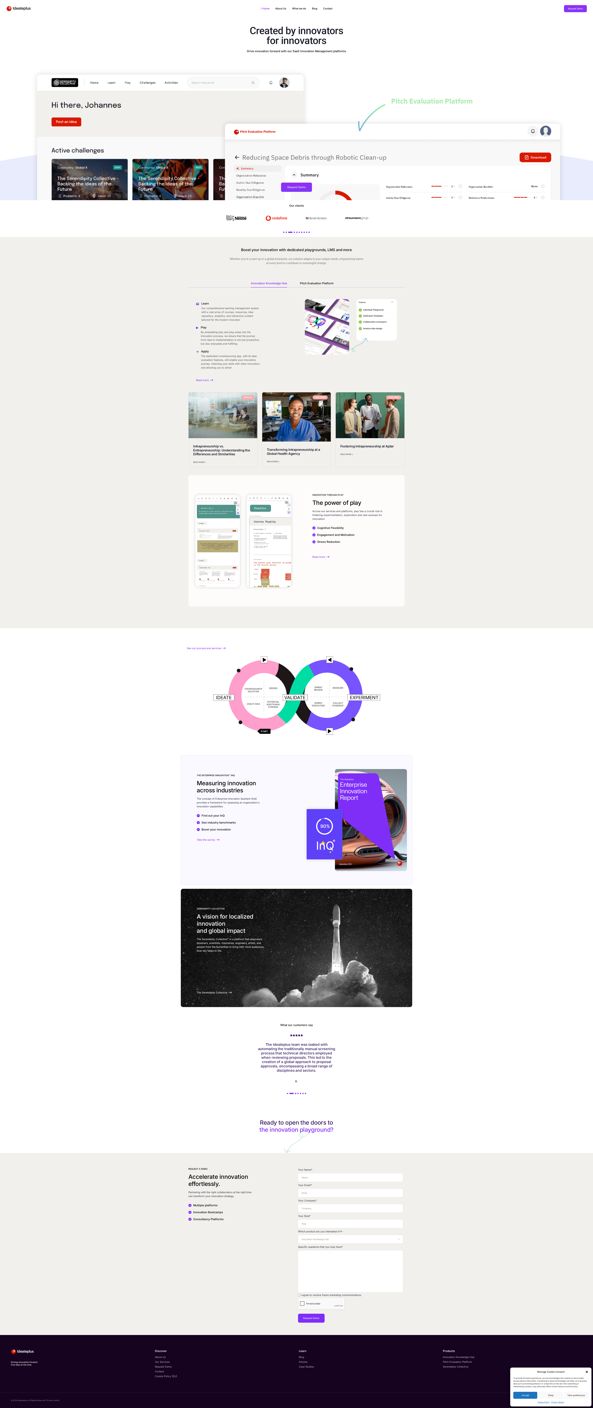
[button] (586, 1371)
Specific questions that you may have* (320, 1246)
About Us (160, 1357)
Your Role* (304, 1216)
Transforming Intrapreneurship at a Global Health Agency (293, 452)
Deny (551, 1395)
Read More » (199, 462)
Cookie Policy (544, 1402)
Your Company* (307, 1200)
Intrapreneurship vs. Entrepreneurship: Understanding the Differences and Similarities (221, 450)
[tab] (273, 284)
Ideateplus (22, 1400)
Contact (159, 1371)
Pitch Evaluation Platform (317, 283)
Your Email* (305, 1185)
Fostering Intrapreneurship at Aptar (367, 446)
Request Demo (163, 1366)
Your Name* (305, 1169)
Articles (303, 1361)
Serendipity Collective (455, 1366)
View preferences (576, 1395)
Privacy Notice (557, 1402)
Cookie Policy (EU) (166, 1376)
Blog (301, 1357)
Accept (525, 1395)
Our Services (162, 1361)
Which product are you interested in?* (320, 1231)
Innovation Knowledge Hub (269, 283)
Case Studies (306, 1366)
